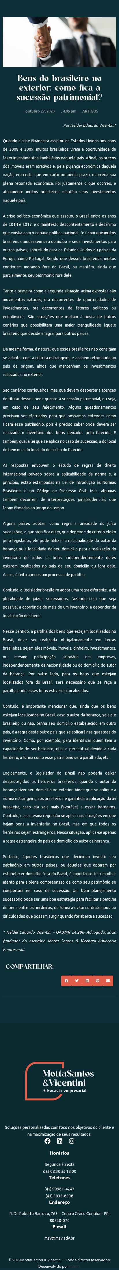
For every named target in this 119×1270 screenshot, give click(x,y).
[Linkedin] (59, 1141)
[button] (66, 981)
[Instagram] (72, 1141)
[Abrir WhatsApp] (104, 1255)
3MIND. (75, 1266)
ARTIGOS (90, 111)
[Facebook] (47, 1141)
